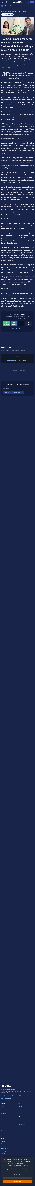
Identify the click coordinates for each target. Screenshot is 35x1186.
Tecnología (20, 1108)
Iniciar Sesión (4, 1130)
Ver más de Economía (16, 328)
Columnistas (4, 1122)
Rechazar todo (17, 1174)
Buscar (19, 1122)
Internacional (4, 1113)
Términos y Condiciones (6, 1151)
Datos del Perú (21, 1124)
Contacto (3, 1133)
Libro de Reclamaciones (6, 1155)
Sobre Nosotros (4, 1141)
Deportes (3, 1108)
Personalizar (17, 1178)
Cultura (20, 1106)
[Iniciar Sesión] (32, 2)
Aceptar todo (17, 1181)
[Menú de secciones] (2, 2)
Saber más (22, 1163)
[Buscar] (6, 2)
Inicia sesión (10, 360)
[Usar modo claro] (28, 2)
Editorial (3, 1119)
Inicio (2, 11)
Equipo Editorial (4, 1148)
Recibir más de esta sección (12, 392)
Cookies (3, 1153)
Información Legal (5, 1143)
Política (2, 1106)
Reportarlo (21, 335)
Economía (7, 6)
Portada (20, 1119)
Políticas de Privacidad (6, 1146)
